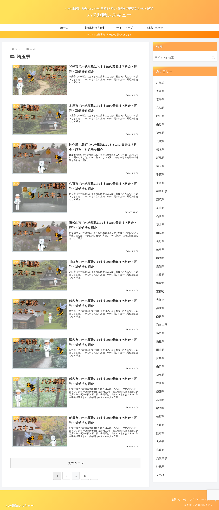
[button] (213, 57)
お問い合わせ (179, 499)
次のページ (76, 463)
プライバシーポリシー (202, 499)
